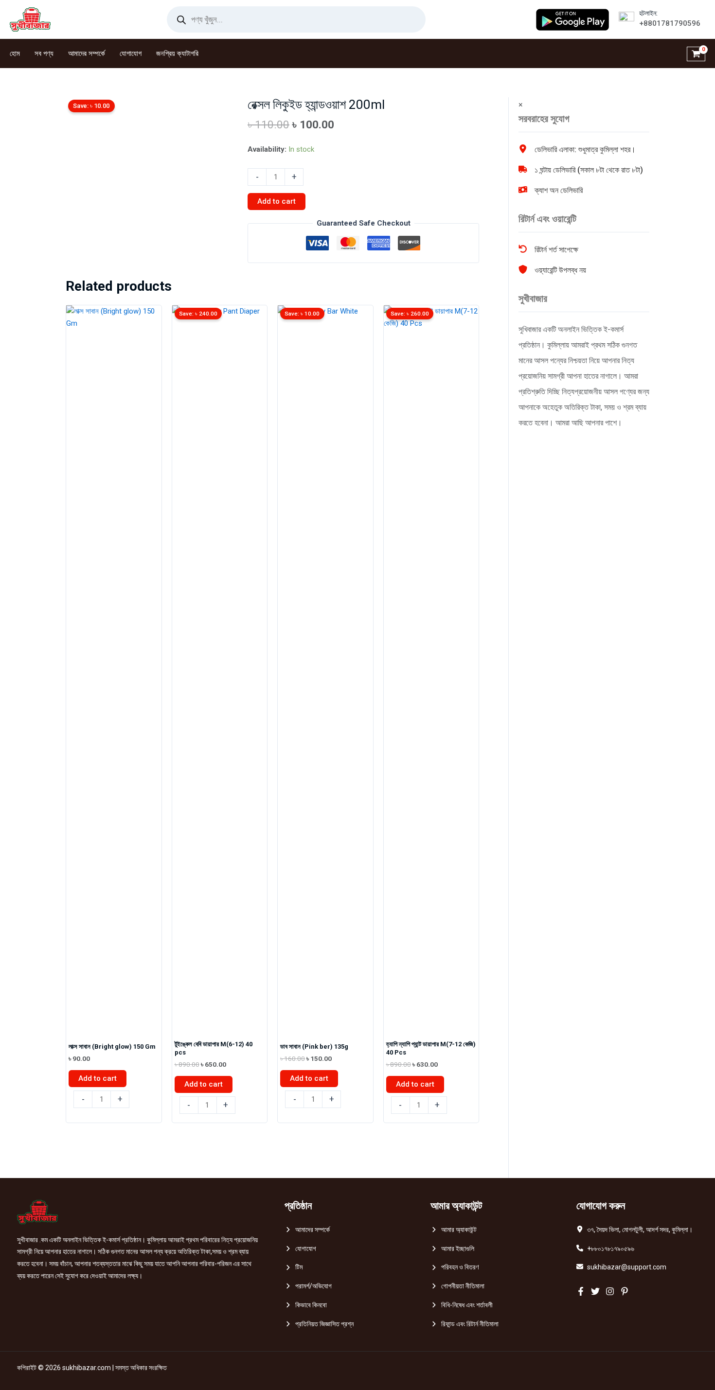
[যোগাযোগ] (300, 1249)
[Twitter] (595, 1291)
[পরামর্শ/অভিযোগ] (308, 1286)
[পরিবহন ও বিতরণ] (454, 1267)
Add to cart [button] (97, 1078)
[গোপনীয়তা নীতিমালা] (457, 1286)
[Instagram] (610, 1291)
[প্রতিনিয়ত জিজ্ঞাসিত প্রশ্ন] (319, 1324)
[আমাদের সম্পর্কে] (307, 1230)
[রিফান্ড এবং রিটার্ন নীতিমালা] (464, 1324)
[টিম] (294, 1267)
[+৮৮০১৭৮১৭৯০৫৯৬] (605, 1249)
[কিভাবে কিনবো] (306, 1305)
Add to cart (276, 201)
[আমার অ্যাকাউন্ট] (453, 1230)
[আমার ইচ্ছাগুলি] (452, 1249)
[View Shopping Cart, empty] (696, 53)
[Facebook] (580, 1291)
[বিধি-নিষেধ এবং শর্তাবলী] (461, 1305)
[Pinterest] (624, 1291)
